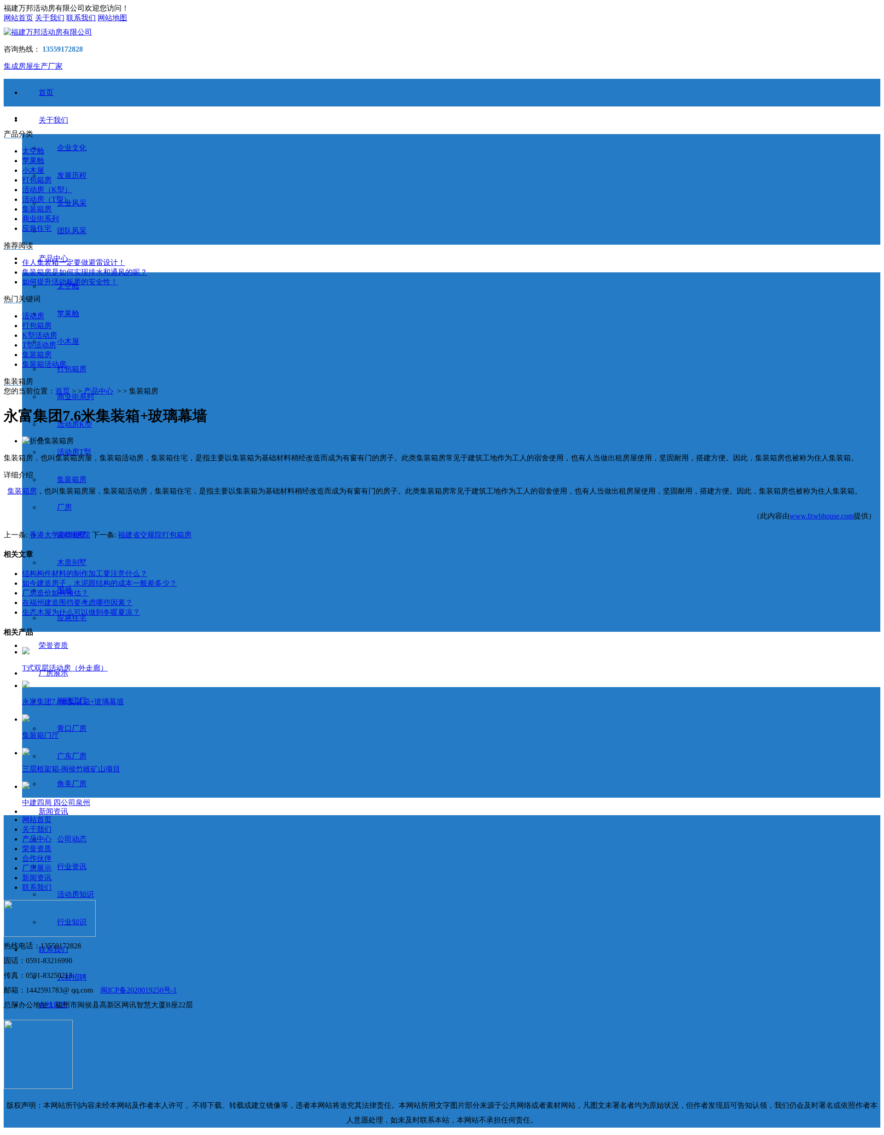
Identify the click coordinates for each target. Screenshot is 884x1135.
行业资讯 (72, 866)
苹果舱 (68, 314)
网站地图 (112, 18)
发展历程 (72, 175)
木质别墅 (72, 562)
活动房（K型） (47, 190)
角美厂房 (72, 784)
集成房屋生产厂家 (33, 66)
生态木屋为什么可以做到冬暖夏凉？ (81, 612)
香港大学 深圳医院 (59, 535)
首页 (46, 92)
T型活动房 (39, 345)
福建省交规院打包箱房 (155, 535)
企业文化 (72, 148)
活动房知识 (75, 894)
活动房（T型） (46, 199)
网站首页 (18, 18)
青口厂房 (72, 728)
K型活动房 (39, 335)
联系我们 (81, 18)
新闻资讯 (53, 811)
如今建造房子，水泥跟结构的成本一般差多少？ (99, 583)
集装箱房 (72, 479)
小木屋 (68, 341)
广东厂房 (72, 756)
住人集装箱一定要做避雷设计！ (73, 262)
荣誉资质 (53, 645)
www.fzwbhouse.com (822, 516)
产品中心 (98, 391)
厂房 (64, 507)
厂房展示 (37, 868)
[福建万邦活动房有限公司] (442, 32)
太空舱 (33, 151)
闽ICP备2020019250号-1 (138, 990)
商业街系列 (75, 396)
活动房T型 (74, 452)
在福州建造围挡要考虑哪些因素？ (77, 602)
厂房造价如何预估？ (55, 593)
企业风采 (72, 203)
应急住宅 (72, 618)
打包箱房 (72, 369)
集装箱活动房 (44, 364)
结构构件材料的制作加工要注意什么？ (84, 573)
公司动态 (72, 839)
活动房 (33, 316)
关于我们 (49, 18)
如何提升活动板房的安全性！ (70, 282)
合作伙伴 (37, 858)
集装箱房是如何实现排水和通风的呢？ (84, 272)
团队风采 (72, 231)
